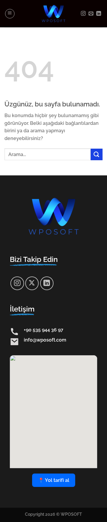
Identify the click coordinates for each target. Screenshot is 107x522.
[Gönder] (97, 154)
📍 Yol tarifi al (53, 480)
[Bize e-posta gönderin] (91, 13)
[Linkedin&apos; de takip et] (98, 13)
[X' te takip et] (32, 283)
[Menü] (10, 13)
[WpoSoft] (53, 13)
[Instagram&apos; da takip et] (83, 13)
